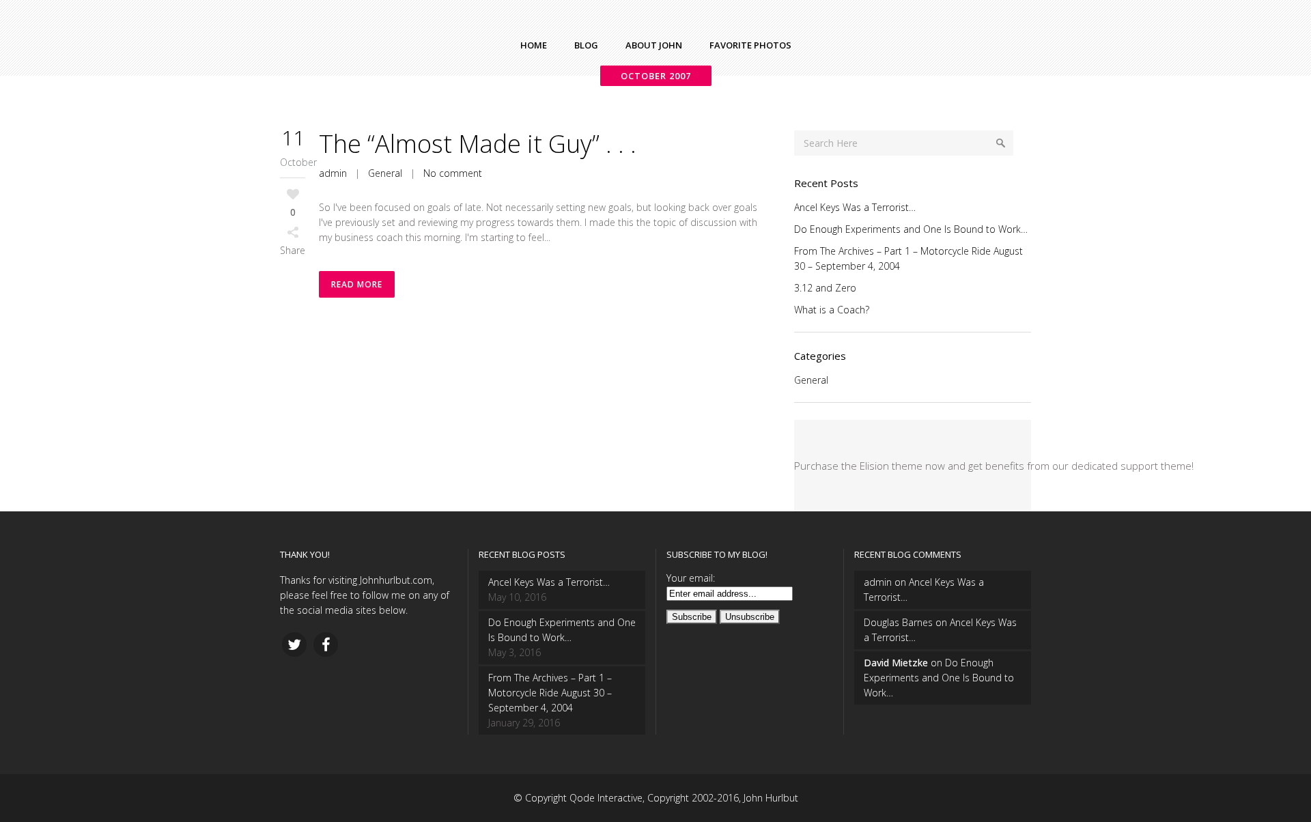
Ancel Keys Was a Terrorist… (855, 207)
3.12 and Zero (825, 287)
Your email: (690, 577)
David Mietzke (896, 662)
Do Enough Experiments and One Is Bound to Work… (911, 229)
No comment (452, 173)
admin (333, 173)
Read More (356, 284)
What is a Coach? (831, 309)
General (385, 173)
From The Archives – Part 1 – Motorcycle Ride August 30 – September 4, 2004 (550, 692)
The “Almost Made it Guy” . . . (477, 143)
